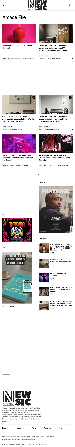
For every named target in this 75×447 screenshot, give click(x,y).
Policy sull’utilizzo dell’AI (28, 439)
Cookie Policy (21, 436)
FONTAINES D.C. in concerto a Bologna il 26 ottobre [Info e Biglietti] (61, 289)
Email (60, 428)
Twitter (34, 428)
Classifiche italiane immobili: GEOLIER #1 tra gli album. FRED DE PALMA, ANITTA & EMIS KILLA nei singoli (61, 247)
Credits (13, 436)
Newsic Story (6, 436)
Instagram (20, 428)
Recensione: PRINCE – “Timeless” (58, 274)
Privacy (28, 436)
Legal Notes (35, 436)
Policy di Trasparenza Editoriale (11, 439)
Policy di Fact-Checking (47, 436)
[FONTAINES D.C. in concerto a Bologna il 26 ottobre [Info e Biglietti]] (44, 291)
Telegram (47, 428)
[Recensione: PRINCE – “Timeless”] (44, 277)
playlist (46, 56)
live (40, 165)
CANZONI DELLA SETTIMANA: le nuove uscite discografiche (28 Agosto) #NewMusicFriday (61, 303)
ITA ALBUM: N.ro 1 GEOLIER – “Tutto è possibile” (60, 260)
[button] (4, 5)
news (4, 58)
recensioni (11, 58)
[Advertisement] (37, 76)
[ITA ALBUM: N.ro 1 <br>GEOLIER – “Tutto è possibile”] (44, 263)
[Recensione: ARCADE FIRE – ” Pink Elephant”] (19, 33)
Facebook (5, 428)
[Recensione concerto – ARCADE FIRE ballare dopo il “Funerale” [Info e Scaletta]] (56, 143)
